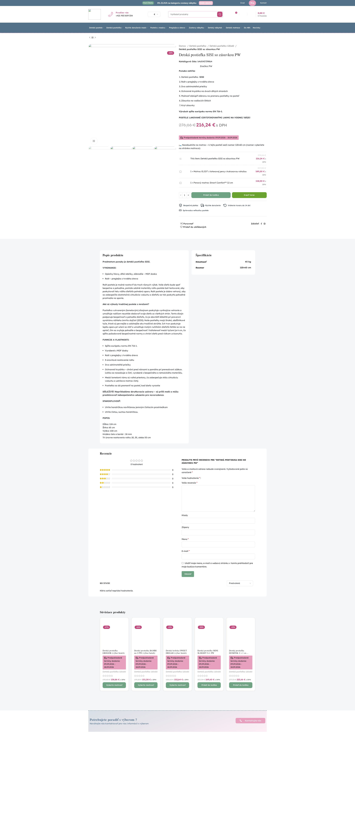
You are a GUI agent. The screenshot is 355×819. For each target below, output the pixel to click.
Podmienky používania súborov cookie (168, 754)
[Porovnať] (124, 624)
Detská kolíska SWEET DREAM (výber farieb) (176, 651)
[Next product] (95, 37)
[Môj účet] (243, 14)
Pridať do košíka (211, 195)
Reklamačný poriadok (163, 746)
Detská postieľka (198, 46)
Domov (183, 46)
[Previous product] (89, 37)
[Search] (219, 14)
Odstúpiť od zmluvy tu (163, 763)
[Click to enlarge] (93, 140)
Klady (185, 515)
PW (210, 66)
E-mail (186, 551)
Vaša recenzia (189, 482)
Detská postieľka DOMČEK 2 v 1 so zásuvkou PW (237, 653)
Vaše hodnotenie (191, 478)
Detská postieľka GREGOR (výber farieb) (114, 651)
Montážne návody (199, 747)
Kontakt (194, 761)
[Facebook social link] (261, 224)
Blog (192, 756)
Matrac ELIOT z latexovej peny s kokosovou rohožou (220, 171)
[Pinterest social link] (264, 224)
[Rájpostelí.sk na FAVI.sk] (237, 771)
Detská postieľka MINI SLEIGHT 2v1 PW (207, 651)
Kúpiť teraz (249, 195)
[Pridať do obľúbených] (124, 637)
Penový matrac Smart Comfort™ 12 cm (213, 182)
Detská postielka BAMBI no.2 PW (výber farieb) (145, 651)
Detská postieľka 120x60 (222, 46)
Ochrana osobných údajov (165, 750)
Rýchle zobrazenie (124, 630)
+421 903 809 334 (124, 15)
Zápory (185, 527)
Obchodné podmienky (163, 742)
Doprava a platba (199, 742)
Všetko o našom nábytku (202, 751)
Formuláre (157, 759)
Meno (185, 539)
